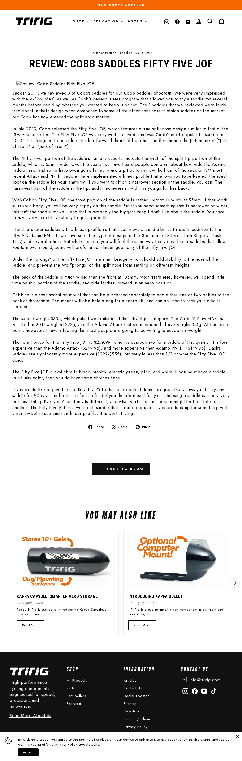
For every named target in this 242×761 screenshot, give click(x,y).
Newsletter (132, 711)
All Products (77, 680)
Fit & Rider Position (102, 52)
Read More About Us (30, 716)
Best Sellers (76, 695)
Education (107, 21)
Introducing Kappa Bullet (155, 596)
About (136, 21)
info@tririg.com (205, 680)
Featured (74, 703)
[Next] (235, 583)
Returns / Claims (138, 719)
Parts (71, 688)
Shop (79, 21)
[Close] (237, 736)
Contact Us (133, 688)
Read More (30, 626)
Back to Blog (124, 468)
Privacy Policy (136, 726)
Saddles (126, 52)
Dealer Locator (136, 695)
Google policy (89, 744)
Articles (130, 680)
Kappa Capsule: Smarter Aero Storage (57, 596)
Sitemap (130, 703)
